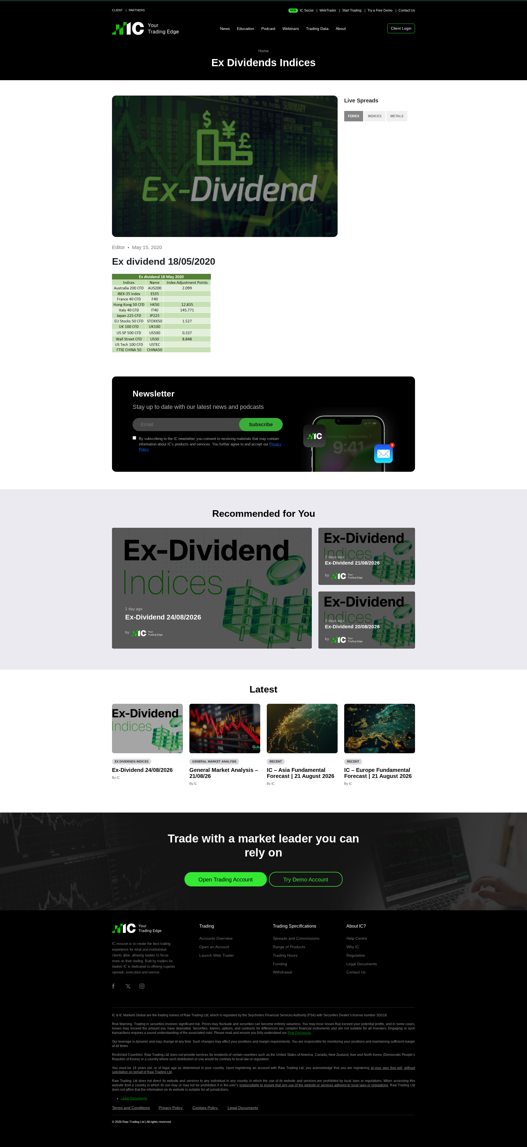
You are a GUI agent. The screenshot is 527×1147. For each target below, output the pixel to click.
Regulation (355, 955)
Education (245, 28)
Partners (137, 10)
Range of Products (289, 947)
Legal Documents (361, 964)
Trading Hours (285, 955)
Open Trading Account (225, 880)
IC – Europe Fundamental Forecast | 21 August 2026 (378, 773)
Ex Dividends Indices (263, 62)
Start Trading (351, 10)
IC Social (301, 10)
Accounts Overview (215, 938)
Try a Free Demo (380, 10)
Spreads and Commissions (296, 938)
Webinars (290, 28)
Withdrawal (282, 972)
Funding (280, 964)
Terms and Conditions (131, 1108)
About (341, 28)
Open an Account (214, 947)
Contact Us (407, 10)
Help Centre (356, 938)
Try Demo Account (305, 880)
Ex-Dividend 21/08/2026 (352, 563)
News (225, 28)
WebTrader (327, 10)
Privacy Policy (171, 1108)
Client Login (401, 28)
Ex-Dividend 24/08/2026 (163, 617)
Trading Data (317, 28)
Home (263, 51)
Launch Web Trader (216, 955)
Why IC (352, 947)
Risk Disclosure (299, 1033)
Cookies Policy (205, 1108)
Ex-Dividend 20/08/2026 (352, 626)
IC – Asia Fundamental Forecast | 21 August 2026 (300, 773)
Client (117, 10)
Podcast (268, 28)
